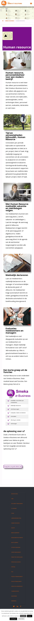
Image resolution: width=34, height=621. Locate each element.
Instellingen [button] (13, 619)
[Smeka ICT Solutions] (3, 3)
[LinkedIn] (17, 606)
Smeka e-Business (9, 20)
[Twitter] (13, 606)
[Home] (3, 20)
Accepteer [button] (23, 616)
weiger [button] (29, 616)
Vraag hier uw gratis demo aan (13, 466)
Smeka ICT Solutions (15, 3)
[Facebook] (20, 606)
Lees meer (21, 619)
